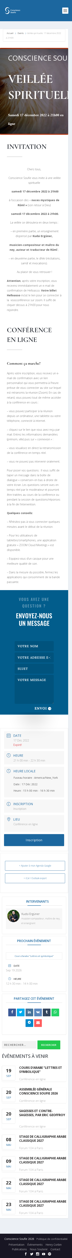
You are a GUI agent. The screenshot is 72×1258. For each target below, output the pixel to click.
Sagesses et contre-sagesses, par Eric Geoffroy (42, 1113)
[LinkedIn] (29, 1012)
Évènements (35, 1244)
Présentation (16, 1244)
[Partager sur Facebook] (12, 1012)
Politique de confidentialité (52, 1239)
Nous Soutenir (39, 1249)
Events (21, 33)
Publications (19, 1249)
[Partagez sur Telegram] (29, 1023)
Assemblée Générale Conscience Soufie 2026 (38, 1091)
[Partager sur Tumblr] (46, 1012)
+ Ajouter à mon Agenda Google (35, 865)
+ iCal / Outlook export (35, 878)
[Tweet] (21, 1012)
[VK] (38, 1012)
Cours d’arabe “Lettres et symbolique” (34, 956)
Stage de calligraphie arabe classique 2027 (42, 1138)
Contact (55, 1249)
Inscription (19, 809)
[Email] (38, 1023)
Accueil (10, 33)
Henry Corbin (54, 1244)
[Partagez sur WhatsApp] (55, 1012)
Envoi (41, 708)
